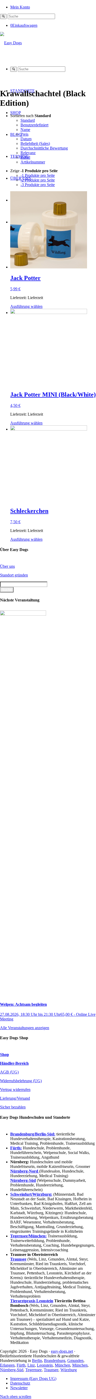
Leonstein (45, 1365)
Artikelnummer (32, 162)
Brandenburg (54, 1360)
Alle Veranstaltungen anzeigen (24, 1028)
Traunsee (51, 1370)
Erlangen (7, 1365)
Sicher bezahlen (13, 1107)
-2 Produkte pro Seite (37, 180)
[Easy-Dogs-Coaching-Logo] (11, 43)
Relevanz (28, 153)
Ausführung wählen (26, 306)
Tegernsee (33, 1370)
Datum (25, 139)
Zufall (25, 157)
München (62, 1365)
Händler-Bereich (14, 1063)
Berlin (37, 1360)
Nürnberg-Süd (11, 1370)
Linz (31, 1365)
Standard (27, 120)
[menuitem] (53, 7)
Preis (24, 134)
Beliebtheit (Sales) (35, 143)
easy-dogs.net (62, 1351)
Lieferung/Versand (15, 1098)
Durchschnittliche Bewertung (44, 148)
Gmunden (75, 1360)
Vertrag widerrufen (15, 1089)
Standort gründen (14, 575)
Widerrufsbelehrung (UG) (21, 1081)
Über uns (7, 566)
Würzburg (68, 1370)
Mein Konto (20, 7)
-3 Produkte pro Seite (37, 184)
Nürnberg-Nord (24, 1171)
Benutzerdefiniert (34, 125)
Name (25, 129)
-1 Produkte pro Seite (37, 175)
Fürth (21, 1365)
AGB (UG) (9, 1072)
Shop (4, 1054)
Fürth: (16, 1148)
